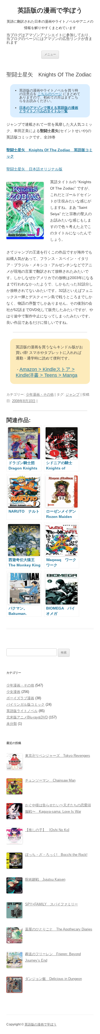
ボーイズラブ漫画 (20, 698)
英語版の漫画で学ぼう (50, 10)
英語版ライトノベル (22, 711)
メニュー (50, 54)
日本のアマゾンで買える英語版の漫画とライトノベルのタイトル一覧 (48, 109)
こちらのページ (50, 94)
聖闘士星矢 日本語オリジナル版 (34, 169)
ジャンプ (72, 395)
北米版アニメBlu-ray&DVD (27, 717)
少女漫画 (13, 692)
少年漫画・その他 (40, 395)
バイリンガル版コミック (25, 704)
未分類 (11, 724)
